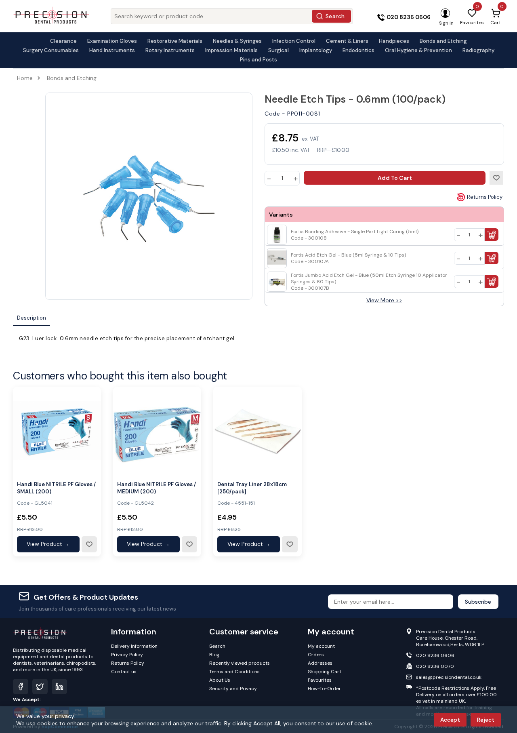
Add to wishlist (496, 178)
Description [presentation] (31, 317)
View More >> (384, 300)
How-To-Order (324, 688)
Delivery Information (134, 646)
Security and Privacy (233, 688)
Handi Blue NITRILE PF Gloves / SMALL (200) (56, 488)
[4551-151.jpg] (257, 431)
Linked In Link (59, 686)
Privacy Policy (127, 654)
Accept (450, 719)
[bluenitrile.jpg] (157, 431)
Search (335, 16)
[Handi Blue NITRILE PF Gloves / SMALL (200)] (57, 431)
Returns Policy (484, 197)
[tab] (31, 318)
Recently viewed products (239, 663)
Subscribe (478, 601)
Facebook (20, 686)
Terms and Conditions (234, 671)
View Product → (48, 544)
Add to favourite (89, 544)
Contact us (124, 671)
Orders (316, 654)
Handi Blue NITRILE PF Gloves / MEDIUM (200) (156, 488)
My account (321, 646)
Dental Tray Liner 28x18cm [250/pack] (252, 488)
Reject (485, 719)
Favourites (320, 680)
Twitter (40, 686)
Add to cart (395, 177)
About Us (219, 680)
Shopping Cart (324, 671)
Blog (214, 654)
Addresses (320, 663)
